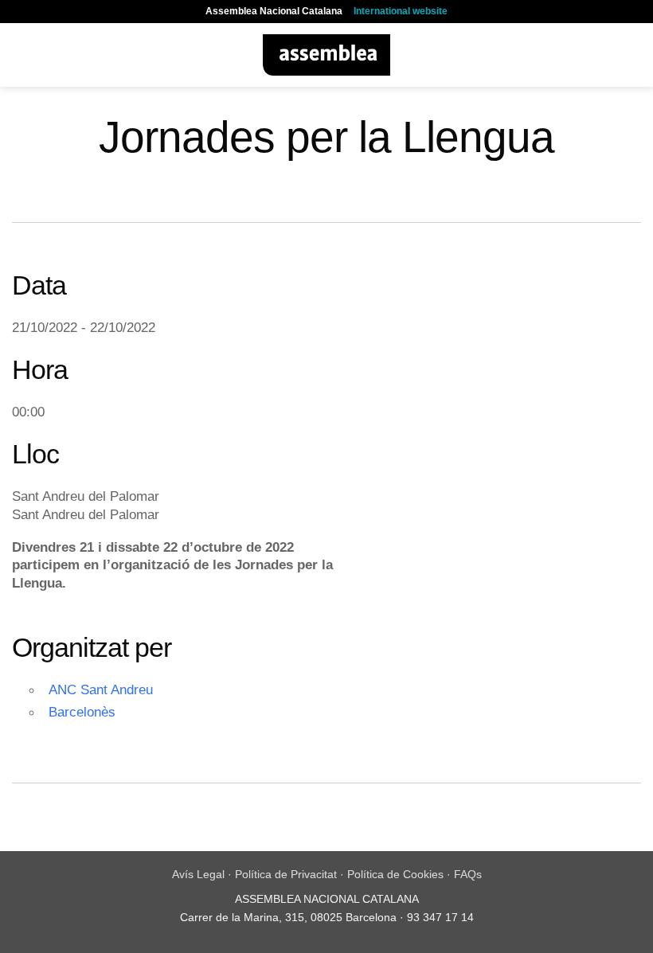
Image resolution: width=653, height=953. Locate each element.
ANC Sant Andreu (101, 689)
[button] (21, 54)
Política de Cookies (395, 874)
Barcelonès (82, 712)
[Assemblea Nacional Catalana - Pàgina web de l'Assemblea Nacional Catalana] (327, 55)
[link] (44, 547)
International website (401, 11)
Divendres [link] (44, 547)
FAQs (468, 874)
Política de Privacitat (286, 874)
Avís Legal (198, 874)
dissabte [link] (132, 547)
